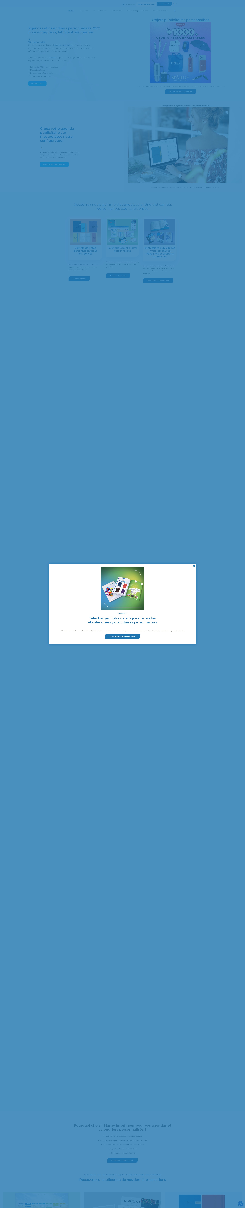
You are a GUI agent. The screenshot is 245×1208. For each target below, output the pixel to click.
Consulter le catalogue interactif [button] (122, 636)
